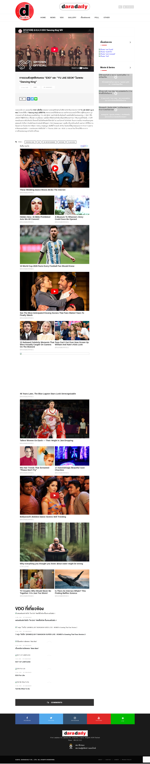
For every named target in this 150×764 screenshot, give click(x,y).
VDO (62, 17)
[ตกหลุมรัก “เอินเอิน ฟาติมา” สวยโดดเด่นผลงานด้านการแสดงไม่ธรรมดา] (115, 110)
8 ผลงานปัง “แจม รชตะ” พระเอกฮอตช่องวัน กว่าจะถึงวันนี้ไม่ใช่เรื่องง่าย (115, 99)
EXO (39, 142)
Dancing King (30, 142)
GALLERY (72, 17)
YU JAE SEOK (71, 142)
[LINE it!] (35, 98)
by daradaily (27, 617)
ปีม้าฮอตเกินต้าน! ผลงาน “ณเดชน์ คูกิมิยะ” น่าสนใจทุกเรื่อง (115, 83)
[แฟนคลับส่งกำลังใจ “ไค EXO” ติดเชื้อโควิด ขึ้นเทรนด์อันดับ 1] (54, 613)
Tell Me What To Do (22, 688)
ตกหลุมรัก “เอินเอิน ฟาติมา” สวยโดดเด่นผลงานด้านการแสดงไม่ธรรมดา (115, 115)
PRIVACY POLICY (127, 759)
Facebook (27, 720)
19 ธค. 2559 (18, 672)
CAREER (116, 759)
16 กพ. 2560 (18, 645)
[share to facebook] (28, 98)
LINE (122, 721)
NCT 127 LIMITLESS (22, 661)
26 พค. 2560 (18, 631)
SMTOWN (61, 142)
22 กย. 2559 (24, 87)
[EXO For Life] (54, 669)
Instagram (75, 720)
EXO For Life (20, 675)
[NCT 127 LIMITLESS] (54, 655)
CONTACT (108, 759)
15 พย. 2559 (18, 685)
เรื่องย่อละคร (85, 17)
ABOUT (100, 759)
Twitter (51, 720)
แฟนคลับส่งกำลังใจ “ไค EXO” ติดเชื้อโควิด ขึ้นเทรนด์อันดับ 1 (36, 620)
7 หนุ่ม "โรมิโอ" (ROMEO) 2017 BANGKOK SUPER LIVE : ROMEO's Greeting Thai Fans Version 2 (50, 634)
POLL (97, 17)
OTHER (107, 17)
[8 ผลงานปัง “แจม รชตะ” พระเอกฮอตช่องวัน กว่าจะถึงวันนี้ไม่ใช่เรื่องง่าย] (115, 94)
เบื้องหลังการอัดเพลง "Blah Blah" (27, 648)
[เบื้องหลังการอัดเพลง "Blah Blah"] (54, 641)
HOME (43, 17)
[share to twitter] (32, 98)
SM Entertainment (49, 142)
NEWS (52, 17)
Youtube (99, 720)
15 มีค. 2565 (18, 617)
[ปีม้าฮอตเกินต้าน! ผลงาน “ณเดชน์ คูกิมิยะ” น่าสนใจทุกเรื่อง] (115, 77)
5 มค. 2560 (18, 658)
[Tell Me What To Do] (54, 682)
